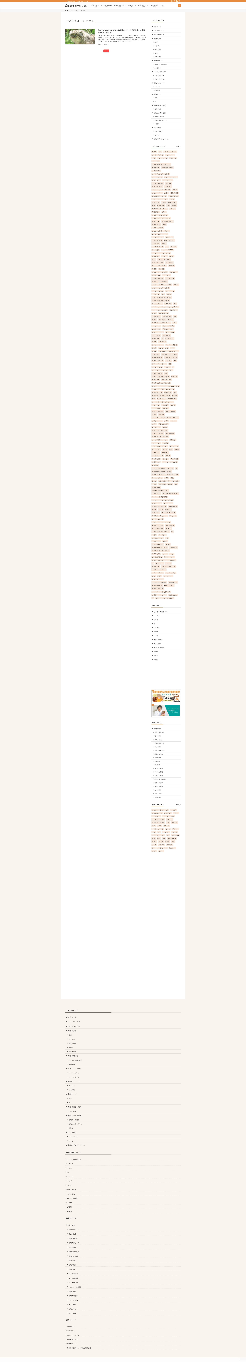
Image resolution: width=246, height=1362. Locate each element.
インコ (161, 348)
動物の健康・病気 (160, 105)
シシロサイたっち (157, 411)
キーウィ (155, 281)
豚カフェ (171, 319)
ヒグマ (154, 319)
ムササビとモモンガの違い (160, 532)
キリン (165, 449)
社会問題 (157, 90)
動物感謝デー (173, 582)
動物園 (154, 351)
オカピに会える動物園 (159, 582)
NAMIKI (168, 528)
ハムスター (157, 616)
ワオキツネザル (162, 158)
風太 (153, 399)
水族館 (166, 478)
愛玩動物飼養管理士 (158, 471)
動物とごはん (159, 754)
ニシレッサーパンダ (167, 598)
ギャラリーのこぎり (158, 285)
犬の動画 (161, 845)
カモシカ (172, 209)
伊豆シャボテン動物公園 (160, 272)
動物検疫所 (155, 167)
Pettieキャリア (72, 1344)
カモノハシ (161, 259)
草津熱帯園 (167, 304)
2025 (168, 259)
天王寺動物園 (170, 433)
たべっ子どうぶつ (157, 332)
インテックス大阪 (157, 291)
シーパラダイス (157, 177)
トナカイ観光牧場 (157, 183)
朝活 (164, 224)
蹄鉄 (177, 386)
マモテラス (165, 452)
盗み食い (172, 848)
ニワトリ (166, 826)
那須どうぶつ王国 (157, 589)
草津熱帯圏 (162, 484)
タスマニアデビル (168, 326)
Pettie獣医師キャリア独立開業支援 (79, 1348)
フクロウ (155, 323)
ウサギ (156, 632)
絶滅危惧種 (162, 351)
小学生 (172, 348)
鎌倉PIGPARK (170, 411)
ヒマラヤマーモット (170, 177)
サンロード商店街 (157, 528)
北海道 (174, 205)
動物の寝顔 (158, 757)
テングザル (155, 202)
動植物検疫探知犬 (167, 221)
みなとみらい (168, 576)
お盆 (167, 538)
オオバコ (168, 563)
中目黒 (154, 484)
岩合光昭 (155, 465)
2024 (153, 259)
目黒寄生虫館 (167, 316)
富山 (158, 180)
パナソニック (170, 155)
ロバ (168, 835)
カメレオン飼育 (157, 186)
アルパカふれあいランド (160, 446)
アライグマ (155, 452)
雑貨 (156, 98)
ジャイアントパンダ (158, 418)
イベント (157, 86)
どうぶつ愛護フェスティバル (161, 164)
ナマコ (159, 826)
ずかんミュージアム (158, 307)
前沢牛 (164, 212)
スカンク (174, 822)
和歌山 (171, 256)
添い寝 (161, 841)
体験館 (157, 124)
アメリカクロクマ (157, 345)
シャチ (177, 449)
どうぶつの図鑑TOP (160, 612)
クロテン (155, 822)
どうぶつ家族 (156, 487)
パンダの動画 (159, 768)
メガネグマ (155, 294)
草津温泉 (155, 516)
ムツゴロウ (155, 243)
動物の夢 (168, 509)
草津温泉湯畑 (156, 275)
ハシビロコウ (156, 326)
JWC (165, 373)
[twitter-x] (172, 1)
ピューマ (175, 829)
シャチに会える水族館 (159, 506)
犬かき (154, 845)
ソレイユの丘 (170, 332)
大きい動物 (157, 644)
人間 (176, 475)
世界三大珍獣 (158, 640)
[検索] (179, 1)
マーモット (163, 209)
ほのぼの (166, 459)
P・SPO (155, 370)
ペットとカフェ (159, 75)
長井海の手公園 (157, 357)
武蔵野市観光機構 (167, 167)
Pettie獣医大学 (72, 1339)
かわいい (174, 376)
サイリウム (162, 535)
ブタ (153, 832)
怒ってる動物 (172, 838)
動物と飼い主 (159, 739)
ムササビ (155, 503)
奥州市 (159, 576)
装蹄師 (154, 414)
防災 (175, 304)
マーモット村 (168, 503)
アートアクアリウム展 (170, 462)
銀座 (176, 484)
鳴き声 (169, 294)
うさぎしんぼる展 (157, 228)
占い (169, 481)
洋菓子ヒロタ (156, 462)
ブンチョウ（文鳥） (166, 370)
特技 (173, 841)
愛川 (157, 598)
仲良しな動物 (159, 786)
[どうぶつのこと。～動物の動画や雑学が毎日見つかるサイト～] (75, 5)
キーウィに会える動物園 (160, 310)
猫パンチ (155, 848)
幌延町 (154, 152)
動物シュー (163, 516)
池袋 (163, 294)
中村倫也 (166, 408)
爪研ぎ (167, 841)
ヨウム (162, 835)
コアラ (162, 822)
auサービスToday (173, 307)
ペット (154, 509)
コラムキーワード (159, 146)
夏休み (165, 541)
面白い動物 (158, 736)
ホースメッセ (156, 443)
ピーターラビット (157, 155)
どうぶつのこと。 (157, 579)
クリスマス (155, 221)
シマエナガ (162, 342)
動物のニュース (159, 83)
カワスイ (168, 361)
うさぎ (172, 199)
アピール (155, 819)
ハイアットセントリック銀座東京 (162, 500)
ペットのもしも (159, 34)
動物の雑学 (157, 38)
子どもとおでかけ (157, 237)
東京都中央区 (174, 446)
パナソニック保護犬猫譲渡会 (161, 190)
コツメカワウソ (157, 240)
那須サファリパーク (158, 386)
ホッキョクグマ (165, 395)
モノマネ (174, 832)
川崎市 (164, 243)
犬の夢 (165, 427)
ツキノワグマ (170, 291)
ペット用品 (157, 128)
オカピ (165, 554)
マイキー (164, 256)
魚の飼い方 (158, 68)
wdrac (168, 544)
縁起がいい (173, 272)
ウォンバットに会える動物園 (161, 592)
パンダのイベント (157, 829)
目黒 (170, 364)
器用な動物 (175, 835)
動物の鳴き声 (159, 783)
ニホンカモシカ (157, 304)
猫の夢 (168, 456)
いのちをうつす (173, 351)
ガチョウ (169, 819)
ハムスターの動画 (160, 779)
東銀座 (170, 484)
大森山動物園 (156, 171)
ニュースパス (170, 278)
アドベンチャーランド (159, 364)
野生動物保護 (156, 459)
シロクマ (173, 421)
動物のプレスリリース (161, 139)
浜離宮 (169, 285)
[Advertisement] (166, 674)
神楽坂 (169, 471)
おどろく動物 (164, 810)
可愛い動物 (158, 797)
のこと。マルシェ (172, 418)
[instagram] (174, 1)
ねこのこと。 (156, 427)
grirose (174, 395)
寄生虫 (154, 342)
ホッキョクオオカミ (158, 560)
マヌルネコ (155, 405)
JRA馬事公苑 (156, 494)
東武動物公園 (156, 554)
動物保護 (176, 481)
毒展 (166, 348)
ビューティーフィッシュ (160, 547)
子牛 (158, 838)
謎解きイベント (169, 557)
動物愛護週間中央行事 (159, 196)
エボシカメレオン (157, 544)
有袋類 (156, 660)
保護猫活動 (163, 281)
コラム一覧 (157, 27)
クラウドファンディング (160, 430)
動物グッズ (157, 94)
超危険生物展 (173, 506)
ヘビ (175, 316)
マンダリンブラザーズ (169, 513)
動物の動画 (157, 729)
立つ (168, 205)
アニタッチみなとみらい (160, 215)
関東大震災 (155, 250)
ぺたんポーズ (156, 816)
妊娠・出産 (158, 109)
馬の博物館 (173, 310)
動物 (160, 152)
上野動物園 (162, 481)
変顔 (153, 838)
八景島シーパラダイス (159, 595)
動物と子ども (159, 793)
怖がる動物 (158, 747)
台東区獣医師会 (157, 585)
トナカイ (155, 570)
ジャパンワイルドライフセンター (162, 402)
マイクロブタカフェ (170, 357)
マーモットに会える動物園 (160, 300)
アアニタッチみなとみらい (160, 551)
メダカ (174, 323)
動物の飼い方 (158, 60)
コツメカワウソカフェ (159, 266)
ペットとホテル (159, 79)
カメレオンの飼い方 (161, 64)
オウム (162, 819)
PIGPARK (170, 386)
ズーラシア (155, 161)
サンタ (171, 554)
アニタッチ (172, 516)
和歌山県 (155, 395)
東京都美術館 (156, 329)
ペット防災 (166, 275)
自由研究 (168, 183)
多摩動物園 (165, 405)
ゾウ (153, 826)
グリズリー (169, 237)
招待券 (173, 405)
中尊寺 (175, 190)
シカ (167, 247)
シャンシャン (156, 541)
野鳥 (175, 361)
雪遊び (154, 851)
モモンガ (170, 475)
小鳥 (163, 838)
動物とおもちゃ (159, 750)
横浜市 (169, 297)
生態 (156, 42)
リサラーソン (156, 224)
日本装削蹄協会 (157, 557)
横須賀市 (155, 209)
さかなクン (172, 158)
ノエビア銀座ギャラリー (160, 440)
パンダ (161, 509)
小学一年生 (167, 392)
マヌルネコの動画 (157, 433)
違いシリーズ (156, 449)
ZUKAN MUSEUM (168, 250)
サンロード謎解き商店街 (160, 497)
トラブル (157, 46)
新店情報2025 (173, 595)
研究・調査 (158, 49)
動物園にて (155, 380)
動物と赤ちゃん (159, 732)
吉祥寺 (176, 285)
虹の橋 (154, 481)
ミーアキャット (167, 180)
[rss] (177, 1)
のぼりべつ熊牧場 (171, 345)
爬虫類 (164, 202)
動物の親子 (158, 761)
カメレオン (155, 513)
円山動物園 (174, 459)
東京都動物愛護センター (170, 494)
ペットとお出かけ (160, 72)
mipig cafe (161, 205)
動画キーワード (158, 804)
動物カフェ (155, 566)
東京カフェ (159, 563)
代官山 (154, 313)
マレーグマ (169, 262)
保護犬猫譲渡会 (166, 380)
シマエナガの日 (157, 367)
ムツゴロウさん (165, 323)
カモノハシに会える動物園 (160, 288)
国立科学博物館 (157, 373)
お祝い (176, 813)
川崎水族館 (155, 338)
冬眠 (153, 180)
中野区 (154, 535)
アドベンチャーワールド (160, 199)
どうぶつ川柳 (164, 437)
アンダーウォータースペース (161, 522)
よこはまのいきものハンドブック (162, 468)
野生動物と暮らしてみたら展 (161, 383)
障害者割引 (155, 212)
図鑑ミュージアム (157, 278)
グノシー (155, 253)
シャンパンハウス (157, 538)
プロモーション (159, 30)
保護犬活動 (155, 256)
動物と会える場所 (160, 113)
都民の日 (155, 437)
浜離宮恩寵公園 (164, 313)
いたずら (155, 810)
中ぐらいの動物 (159, 648)
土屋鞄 (154, 424)
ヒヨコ (168, 829)
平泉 (153, 158)
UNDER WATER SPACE (160, 490)
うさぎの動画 (159, 775)
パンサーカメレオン (170, 152)
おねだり (173, 810)
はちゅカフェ (156, 316)
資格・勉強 (158, 57)
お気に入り (167, 813)
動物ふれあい (172, 202)
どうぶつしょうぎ (157, 456)
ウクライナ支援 (171, 573)
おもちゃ (157, 135)
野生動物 (171, 266)
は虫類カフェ (169, 338)
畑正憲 (154, 269)
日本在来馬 (166, 335)
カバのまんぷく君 (157, 519)
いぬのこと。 (161, 399)
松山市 (154, 348)
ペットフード (159, 131)
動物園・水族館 (159, 117)
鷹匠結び (173, 440)
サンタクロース (165, 253)
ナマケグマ (162, 319)
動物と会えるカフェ (161, 120)
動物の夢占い (172, 399)
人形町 (166, 193)
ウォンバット (171, 560)
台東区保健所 (170, 525)
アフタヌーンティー (158, 475)
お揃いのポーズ (157, 813)
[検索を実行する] (179, 5)
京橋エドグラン (168, 329)
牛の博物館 (173, 547)
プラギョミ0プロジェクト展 (161, 218)
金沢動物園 (174, 193)
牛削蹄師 (166, 443)
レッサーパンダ (157, 392)
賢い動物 (157, 765)
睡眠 (175, 392)
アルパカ (161, 414)
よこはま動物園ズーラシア (160, 231)
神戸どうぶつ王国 (157, 525)
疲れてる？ (163, 848)
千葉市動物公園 (164, 424)
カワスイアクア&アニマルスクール (163, 389)
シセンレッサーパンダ (169, 566)
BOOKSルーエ (169, 585)
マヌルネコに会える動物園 (160, 376)
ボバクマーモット (157, 247)
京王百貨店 (167, 186)
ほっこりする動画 (168, 816)
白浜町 (166, 421)
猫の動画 (169, 845)
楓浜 (170, 449)
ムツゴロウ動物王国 (158, 297)
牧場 (153, 205)
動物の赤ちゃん (169, 240)
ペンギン (157, 628)
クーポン (173, 247)
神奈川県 (161, 269)
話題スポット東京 (157, 262)
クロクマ (167, 367)
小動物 (156, 652)
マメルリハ (165, 832)
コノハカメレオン (157, 573)
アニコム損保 (156, 408)
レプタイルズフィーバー (160, 234)
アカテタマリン (157, 193)
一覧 (177, 146)
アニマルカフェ (157, 478)
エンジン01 (156, 354)
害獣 (172, 478)
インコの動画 (159, 772)
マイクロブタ (156, 335)
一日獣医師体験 (173, 196)
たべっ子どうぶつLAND (169, 354)
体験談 (157, 53)
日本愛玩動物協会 (157, 361)
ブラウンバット (157, 421)
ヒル (153, 576)
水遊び (154, 841)
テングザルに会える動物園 (160, 174)
